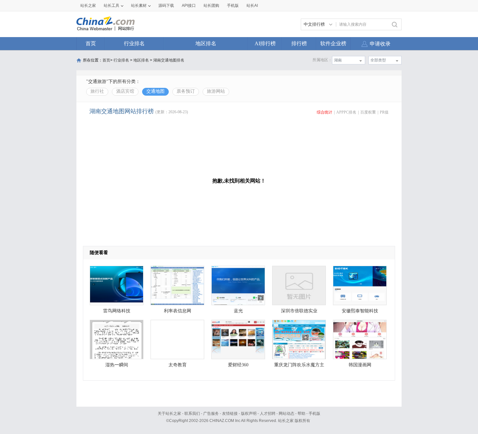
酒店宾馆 (125, 91)
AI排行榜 (265, 43)
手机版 (314, 413)
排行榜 (299, 43)
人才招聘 (267, 413)
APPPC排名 (346, 112)
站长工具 (111, 5)
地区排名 (205, 43)
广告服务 (211, 413)
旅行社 (97, 91)
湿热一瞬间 (116, 364)
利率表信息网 (177, 310)
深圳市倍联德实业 (299, 310)
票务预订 (186, 91)
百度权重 (368, 112)
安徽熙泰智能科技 (360, 310)
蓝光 (238, 310)
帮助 (301, 413)
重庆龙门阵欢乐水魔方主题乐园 (299, 366)
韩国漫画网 (360, 364)
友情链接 (230, 413)
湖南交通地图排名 (168, 60)
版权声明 (249, 413)
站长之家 (88, 5)
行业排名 (134, 43)
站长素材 (139, 5)
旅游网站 (216, 91)
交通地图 (155, 91)
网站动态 (286, 413)
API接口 (189, 5)
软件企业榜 (333, 43)
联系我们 (192, 413)
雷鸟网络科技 (116, 310)
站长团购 (211, 5)
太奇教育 (177, 364)
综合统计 (324, 112)
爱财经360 (238, 364)
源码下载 (166, 5)
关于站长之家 (169, 413)
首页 (91, 43)
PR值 (384, 112)
